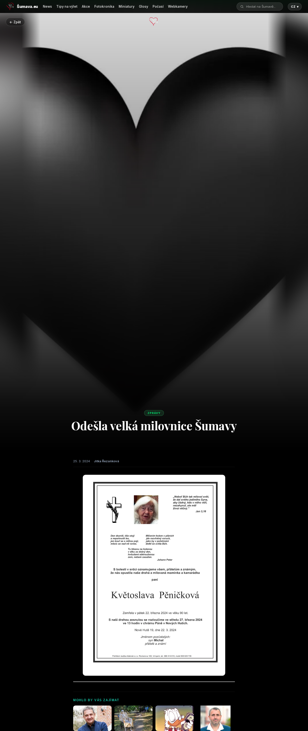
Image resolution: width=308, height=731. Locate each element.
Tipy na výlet (66, 6)
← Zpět (15, 22)
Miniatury (127, 6)
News (47, 6)
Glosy (143, 6)
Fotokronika (104, 6)
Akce (86, 6)
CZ (295, 6)
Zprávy (154, 413)
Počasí (158, 6)
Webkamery (178, 6)
